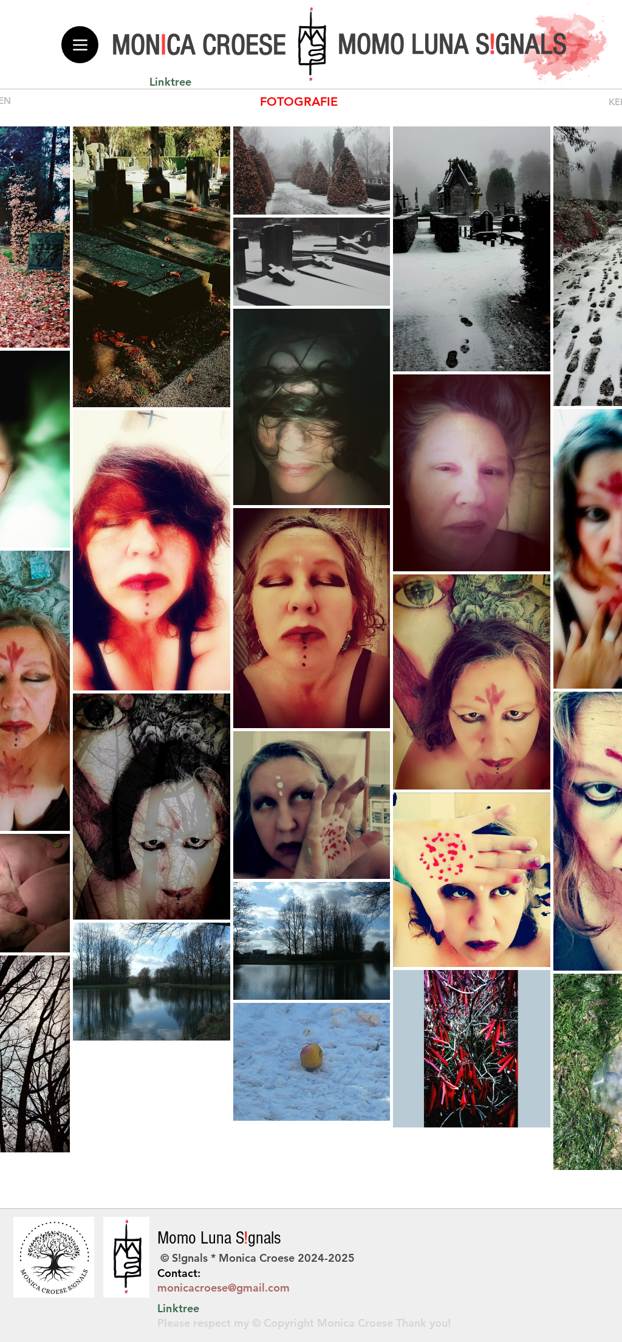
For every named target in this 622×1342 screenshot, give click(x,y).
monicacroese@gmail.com (223, 1288)
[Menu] (79, 44)
